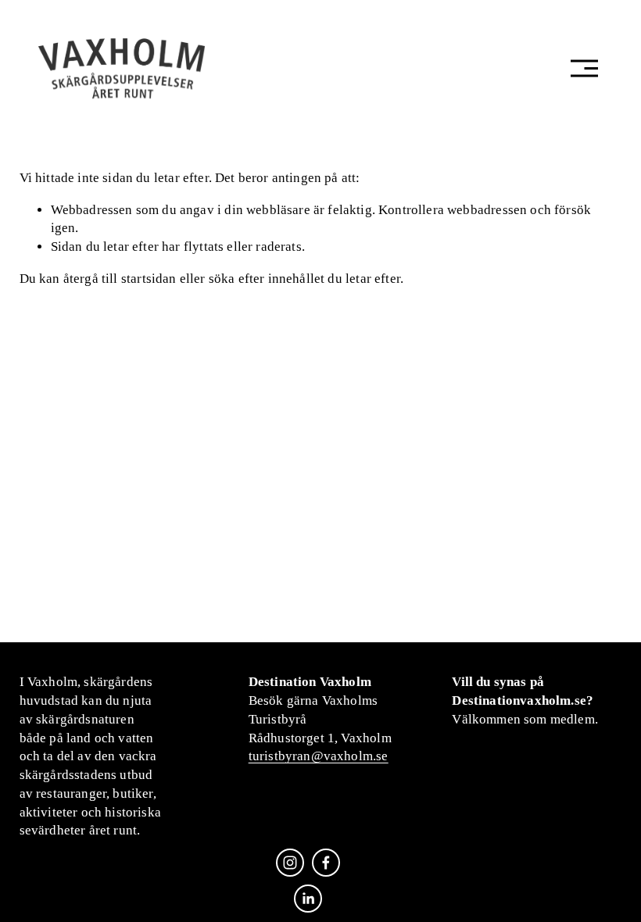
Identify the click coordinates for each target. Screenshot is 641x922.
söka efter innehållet (267, 278)
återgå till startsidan (120, 278)
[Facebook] (326, 863)
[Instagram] (290, 863)
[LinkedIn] (308, 898)
